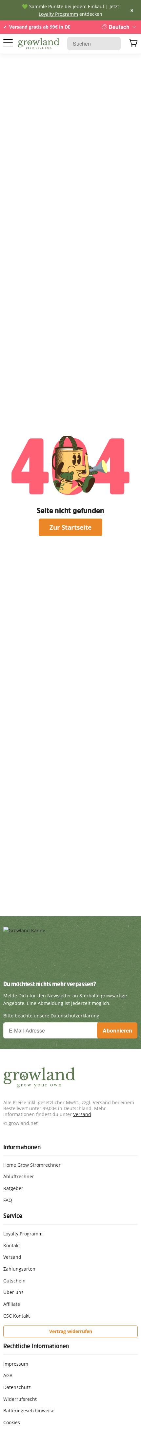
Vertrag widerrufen (70, 1331)
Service (12, 1215)
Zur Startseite (70, 527)
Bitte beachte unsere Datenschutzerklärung (51, 1015)
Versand (82, 1114)
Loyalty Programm (58, 14)
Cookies (11, 1422)
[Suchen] (112, 43)
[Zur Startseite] (38, 43)
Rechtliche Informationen (36, 1346)
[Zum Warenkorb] (133, 44)
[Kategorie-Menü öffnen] (8, 43)
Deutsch (119, 27)
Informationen (21, 1147)
